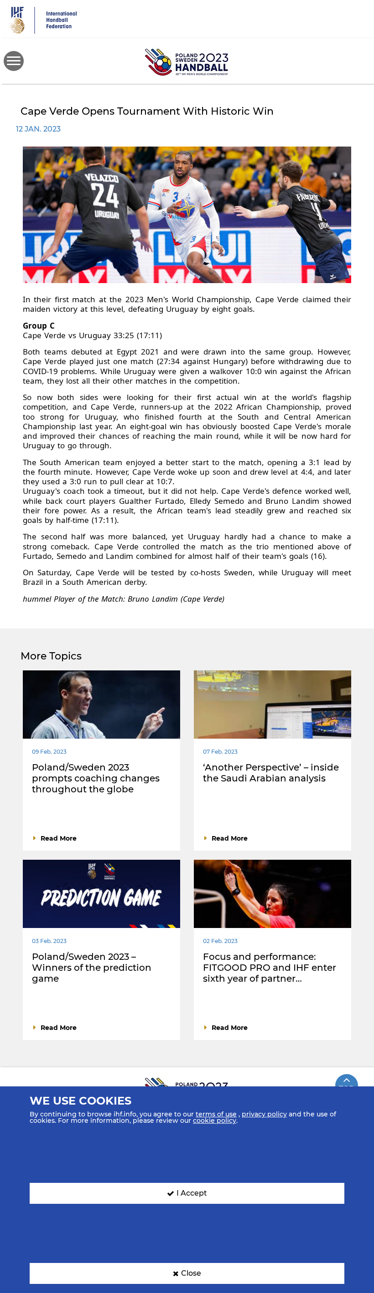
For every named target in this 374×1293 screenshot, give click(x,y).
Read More (59, 838)
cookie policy (214, 1120)
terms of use (216, 1114)
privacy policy (264, 1114)
